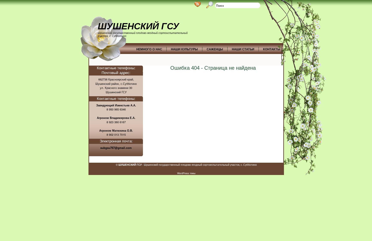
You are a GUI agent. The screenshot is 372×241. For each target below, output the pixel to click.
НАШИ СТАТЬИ (243, 49)
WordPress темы (186, 173)
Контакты (271, 49)
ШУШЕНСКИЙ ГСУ (138, 26)
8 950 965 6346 (116, 109)
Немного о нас (149, 49)
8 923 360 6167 (116, 122)
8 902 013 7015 (116, 134)
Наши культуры (184, 49)
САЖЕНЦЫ (215, 49)
